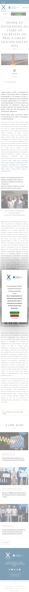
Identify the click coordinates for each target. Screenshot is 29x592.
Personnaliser (14, 318)
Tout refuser (14, 315)
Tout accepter (14, 312)
